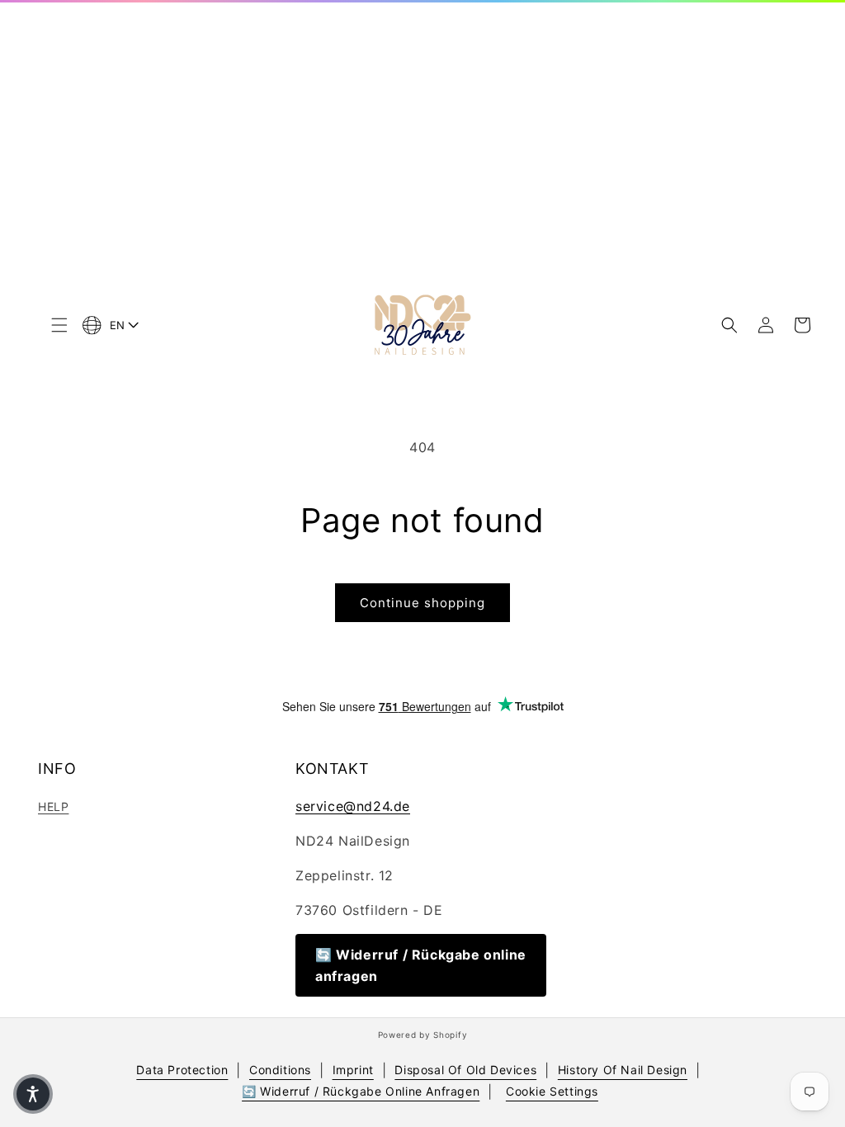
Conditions (280, 1070)
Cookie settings (552, 1091)
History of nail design (622, 1070)
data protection (182, 1070)
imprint (353, 1070)
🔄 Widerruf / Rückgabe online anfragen (420, 965)
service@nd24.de (352, 806)
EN (117, 325)
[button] (59, 325)
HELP (53, 806)
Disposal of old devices (465, 1070)
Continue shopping (422, 603)
